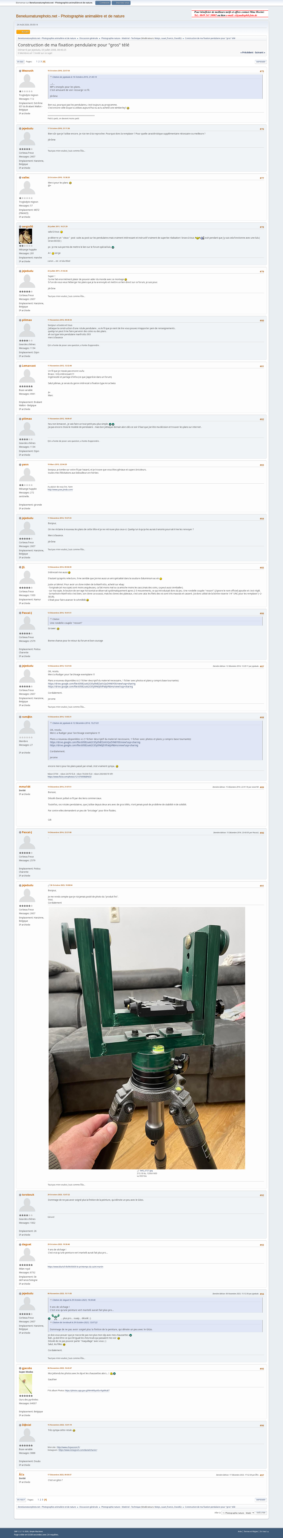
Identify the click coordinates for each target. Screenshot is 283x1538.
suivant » (260, 52)
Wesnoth (28, 70)
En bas (20, 62)
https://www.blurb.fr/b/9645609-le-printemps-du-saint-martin (75, 1266)
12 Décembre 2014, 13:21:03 (59, 666)
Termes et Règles (251, 1531)
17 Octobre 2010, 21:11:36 (59, 128)
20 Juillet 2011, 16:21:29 (57, 226)
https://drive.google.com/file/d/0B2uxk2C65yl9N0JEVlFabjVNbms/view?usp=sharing (90, 686)
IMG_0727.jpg (146, 1170)
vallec (25, 177)
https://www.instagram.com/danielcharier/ (78, 1450)
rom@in (27, 717)
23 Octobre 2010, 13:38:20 (59, 177)
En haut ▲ (264, 1531)
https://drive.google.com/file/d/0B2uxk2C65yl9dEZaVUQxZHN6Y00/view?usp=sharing (91, 683)
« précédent (246, 52)
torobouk (28, 1194)
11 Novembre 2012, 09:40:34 (60, 320)
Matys (157, 38)
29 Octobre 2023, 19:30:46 (59, 1244)
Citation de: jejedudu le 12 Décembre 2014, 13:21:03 (75, 723)
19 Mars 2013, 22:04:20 (57, 464)
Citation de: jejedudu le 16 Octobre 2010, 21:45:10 (74, 77)
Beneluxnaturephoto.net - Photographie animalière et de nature (70, 16)
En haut (21, 1499)
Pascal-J (27, 613)
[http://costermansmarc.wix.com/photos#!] (20, 398)
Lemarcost (29, 365)
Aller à (217, 1512)
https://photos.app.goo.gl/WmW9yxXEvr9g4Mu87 (87, 1390)
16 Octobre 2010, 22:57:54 (59, 70)
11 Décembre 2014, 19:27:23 (59, 518)
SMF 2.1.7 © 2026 (21, 1531)
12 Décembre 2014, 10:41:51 (59, 612)
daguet (26, 1244)
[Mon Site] (20, 1227)
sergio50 (27, 226)
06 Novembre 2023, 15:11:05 (60, 1293)
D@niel (26, 1425)
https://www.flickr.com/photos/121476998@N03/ (70, 776)
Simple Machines (36, 1531)
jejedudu (27, 128)
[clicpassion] (20, 1457)
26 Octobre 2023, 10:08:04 (61, 885)
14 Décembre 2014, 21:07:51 (59, 786)
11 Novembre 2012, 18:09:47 (60, 418)
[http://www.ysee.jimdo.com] (20, 500)
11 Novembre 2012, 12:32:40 (60, 365)
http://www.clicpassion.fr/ (68, 1447)
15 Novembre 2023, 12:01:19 (60, 1425)
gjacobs (27, 1368)
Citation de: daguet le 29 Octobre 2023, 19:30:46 (73, 1300)
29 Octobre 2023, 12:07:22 (59, 1194)
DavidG (177, 38)
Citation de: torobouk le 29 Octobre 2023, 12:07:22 (74, 1322)
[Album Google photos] (20, 1407)
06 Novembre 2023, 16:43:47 (60, 1368)
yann (25, 464)
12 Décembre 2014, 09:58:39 (59, 567)
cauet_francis (167, 38)
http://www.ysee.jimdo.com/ (60, 489)
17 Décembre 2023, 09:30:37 (59, 1474)
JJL (23, 567)
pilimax (27, 320)
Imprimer (260, 62)
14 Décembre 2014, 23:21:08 (59, 832)
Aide (240, 1531)
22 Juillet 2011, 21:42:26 (57, 271)
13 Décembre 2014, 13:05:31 (59, 716)
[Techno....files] (20, 645)
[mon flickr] (20, 748)
